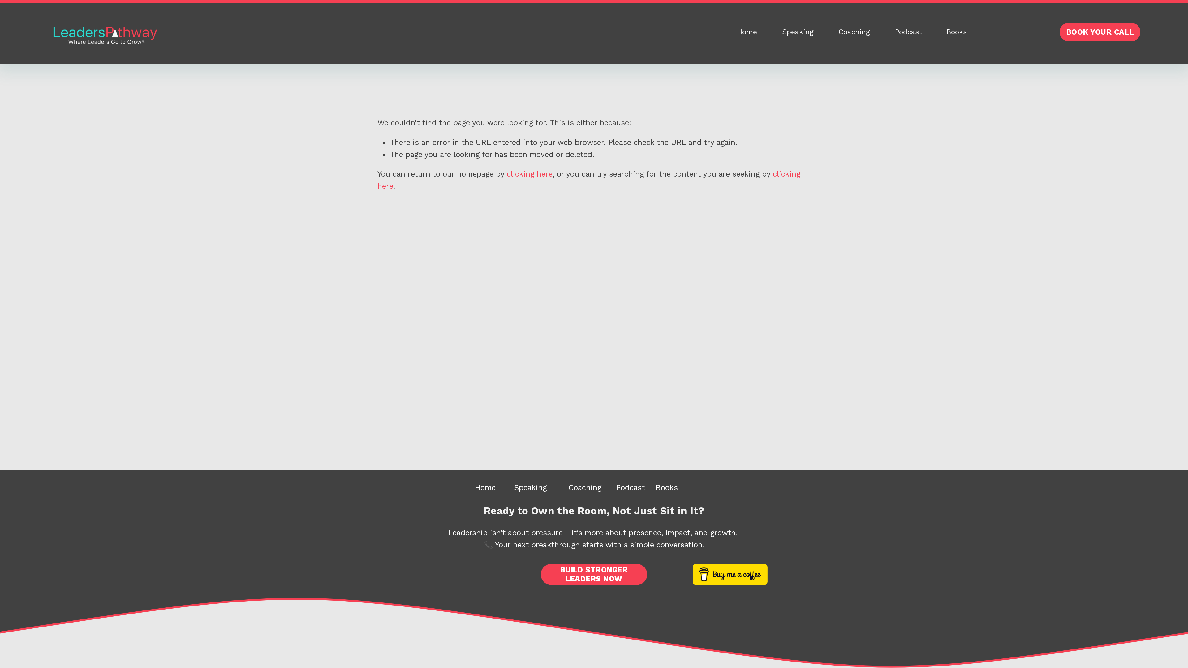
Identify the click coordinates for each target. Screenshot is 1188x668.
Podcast (908, 32)
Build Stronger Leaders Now (594, 574)
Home (747, 32)
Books (957, 32)
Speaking (798, 32)
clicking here (530, 173)
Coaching (854, 32)
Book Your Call (1100, 32)
